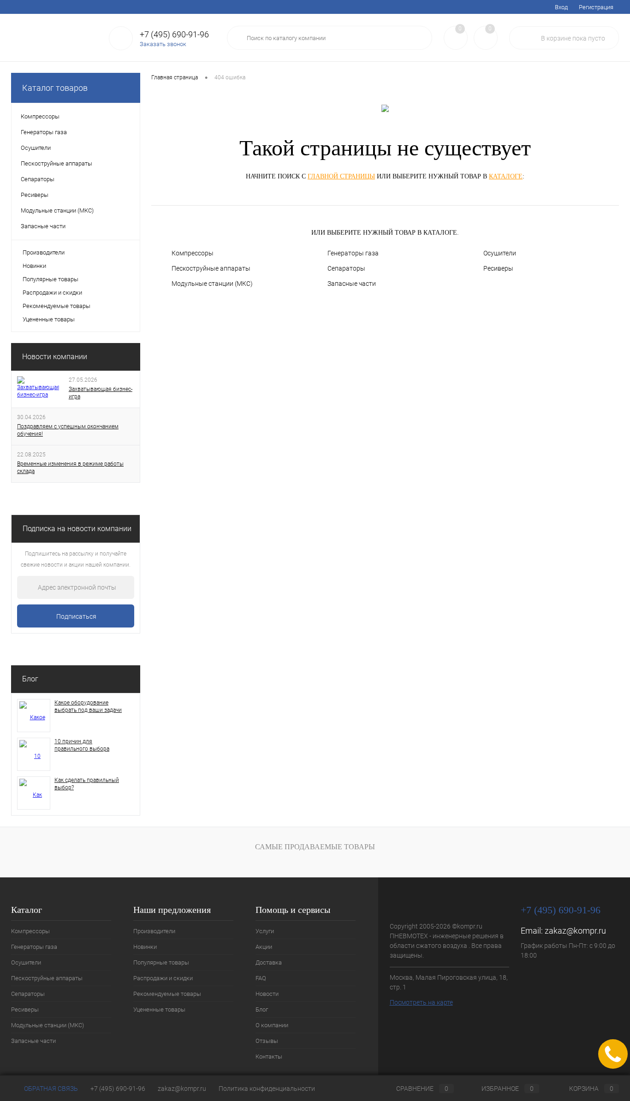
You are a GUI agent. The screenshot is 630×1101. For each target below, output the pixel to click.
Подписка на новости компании (77, 528)
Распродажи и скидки (52, 292)
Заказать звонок (163, 44)
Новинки (34, 265)
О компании (196, 7)
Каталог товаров (55, 88)
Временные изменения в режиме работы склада (70, 467)
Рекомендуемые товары (56, 305)
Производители (44, 252)
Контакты (267, 7)
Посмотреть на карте (421, 1002)
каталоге (506, 176)
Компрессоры (193, 253)
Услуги (20, 7)
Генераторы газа (353, 253)
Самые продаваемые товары (315, 847)
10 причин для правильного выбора (81, 745)
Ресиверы (498, 268)
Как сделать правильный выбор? (86, 784)
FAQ (108, 7)
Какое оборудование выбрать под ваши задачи (88, 706)
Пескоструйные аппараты (211, 268)
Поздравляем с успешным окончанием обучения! (68, 430)
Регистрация (596, 7)
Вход (561, 7)
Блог (163, 7)
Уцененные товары (49, 319)
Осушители (499, 253)
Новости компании (54, 356)
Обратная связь (50, 1088)
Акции (48, 7)
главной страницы (341, 176)
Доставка (79, 7)
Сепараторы (346, 268)
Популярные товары (50, 279)
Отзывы (233, 7)
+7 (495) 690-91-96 (117, 1088)
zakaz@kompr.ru (575, 930)
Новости (135, 7)
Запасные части (351, 283)
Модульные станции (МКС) (212, 283)
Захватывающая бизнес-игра (100, 393)
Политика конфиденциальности (267, 1088)
